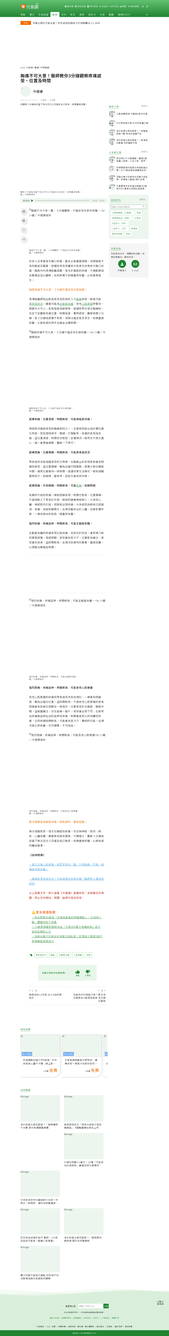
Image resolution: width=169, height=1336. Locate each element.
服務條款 (72, 1326)
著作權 (80, 1326)
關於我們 (118, 1327)
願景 (124, 6)
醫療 (54, 14)
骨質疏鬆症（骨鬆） (121, 218)
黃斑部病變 (117, 233)
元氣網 (29, 67)
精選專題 (77, 1318)
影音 (72, 14)
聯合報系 (100, 1327)
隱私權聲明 (89, 1326)
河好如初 (93, 6)
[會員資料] (142, 6)
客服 (54, 1326)
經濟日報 (81, 6)
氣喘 (128, 233)
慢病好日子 (124, 14)
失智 (102, 14)
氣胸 (79, 485)
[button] (147, 14)
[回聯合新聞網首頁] (23, 6)
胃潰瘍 (134, 228)
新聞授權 (62, 1327)
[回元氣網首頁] (32, 6)
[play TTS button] (32, 200)
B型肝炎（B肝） (120, 223)
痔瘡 (139, 212)
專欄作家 (115, 1318)
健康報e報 (70, 1306)
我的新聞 (134, 6)
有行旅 (115, 6)
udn (22, 67)
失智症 (137, 218)
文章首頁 (105, 1318)
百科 (63, 14)
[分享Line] (23, 220)
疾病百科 (87, 1318)
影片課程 (26, 1054)
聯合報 (70, 6)
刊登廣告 (40, 1327)
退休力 (92, 14)
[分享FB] (23, 211)
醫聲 (111, 14)
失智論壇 (43, 14)
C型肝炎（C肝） (120, 228)
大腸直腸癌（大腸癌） (122, 212)
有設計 (104, 6)
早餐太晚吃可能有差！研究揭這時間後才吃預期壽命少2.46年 (66, 23)
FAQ (48, 1326)
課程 (81, 14)
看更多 (144, 106)
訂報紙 (109, 1327)
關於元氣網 (54, 1318)
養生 (31, 14)
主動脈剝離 (66, 304)
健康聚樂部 (66, 1318)
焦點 (22, 14)
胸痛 (79, 299)
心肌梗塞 (87, 304)
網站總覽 (128, 1327)
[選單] (147, 6)
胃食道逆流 (36, 304)
